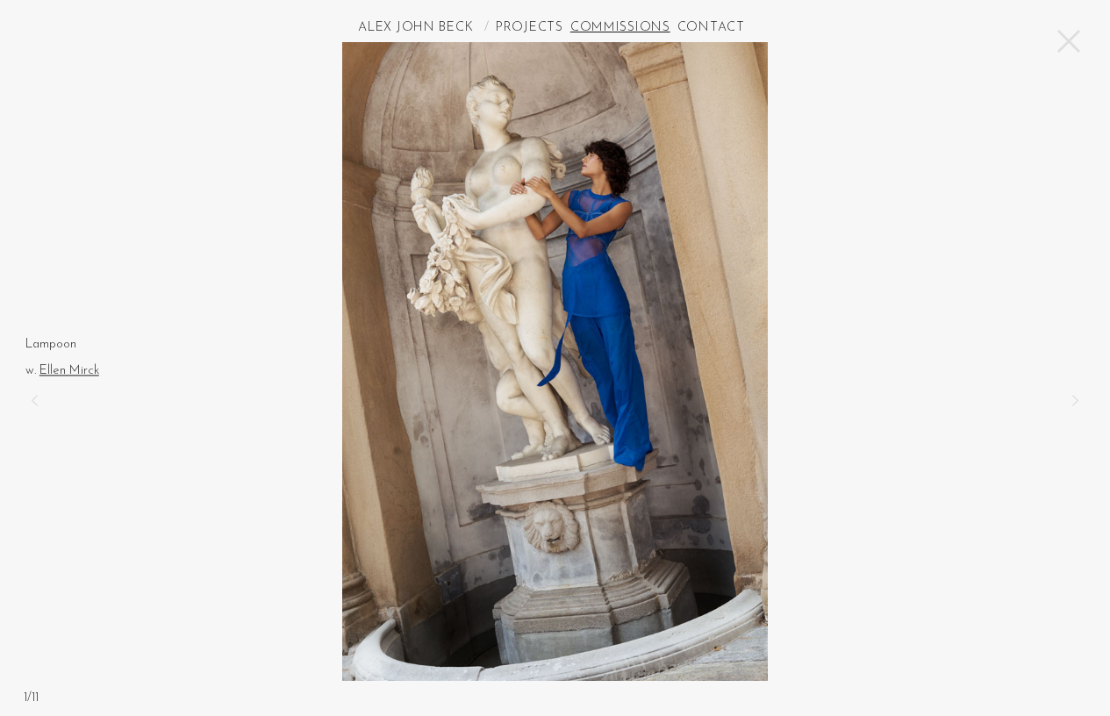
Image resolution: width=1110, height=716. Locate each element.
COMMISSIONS (620, 27)
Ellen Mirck (69, 370)
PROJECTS (529, 27)
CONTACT (711, 27)
